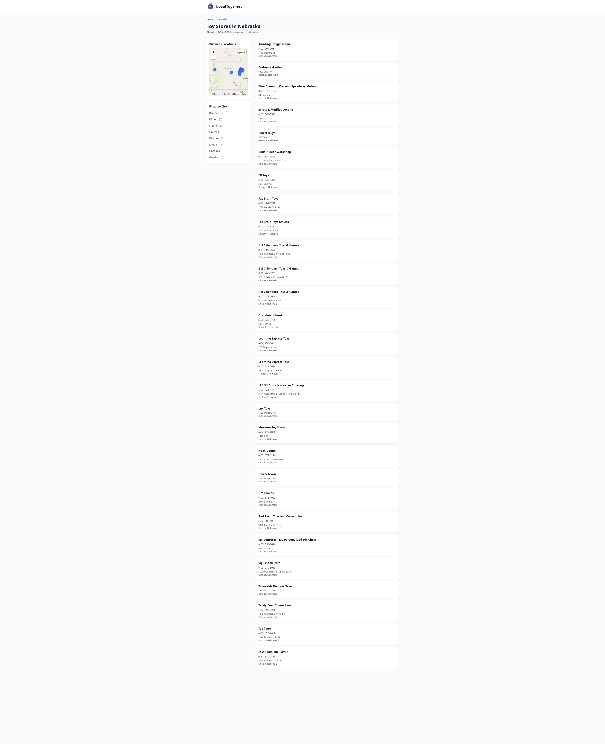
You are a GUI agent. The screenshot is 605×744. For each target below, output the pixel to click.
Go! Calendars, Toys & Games (278, 245)
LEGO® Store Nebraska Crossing (281, 385)
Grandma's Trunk (270, 315)
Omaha (216, 157)
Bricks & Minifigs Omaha (275, 109)
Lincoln (215, 151)
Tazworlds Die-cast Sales (275, 586)
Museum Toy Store (271, 427)
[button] (239, 74)
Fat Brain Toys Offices (273, 222)
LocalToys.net (229, 6)
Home (210, 19)
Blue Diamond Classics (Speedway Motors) (287, 86)
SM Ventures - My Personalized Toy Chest (287, 539)
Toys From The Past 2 (273, 652)
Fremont (216, 125)
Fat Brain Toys (268, 198)
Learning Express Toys (273, 338)
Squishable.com (269, 563)
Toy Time (264, 628)
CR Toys (263, 175)
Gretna (215, 132)
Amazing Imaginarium (274, 44)
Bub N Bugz (266, 133)
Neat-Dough (267, 451)
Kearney (216, 138)
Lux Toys (264, 408)
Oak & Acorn (267, 474)
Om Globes (266, 493)
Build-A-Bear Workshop (274, 152)
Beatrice (216, 113)
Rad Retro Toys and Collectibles (280, 516)
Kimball (215, 144)
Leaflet (217, 94)
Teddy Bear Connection (274, 605)
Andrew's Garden (270, 67)
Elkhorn (215, 119)
